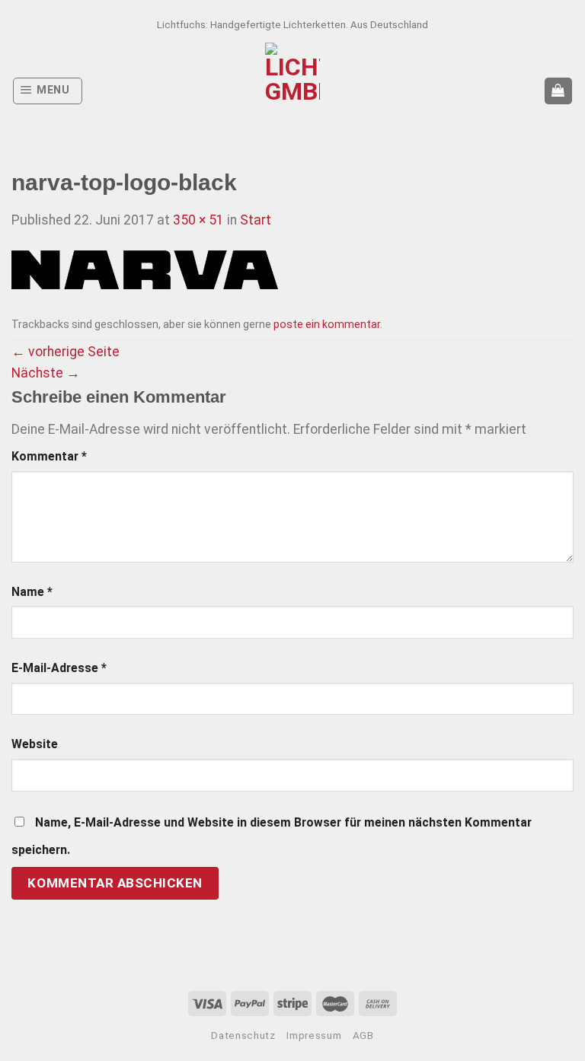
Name (32, 592)
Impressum (313, 1035)
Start (255, 220)
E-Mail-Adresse (59, 668)
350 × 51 (198, 220)
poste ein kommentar (326, 324)
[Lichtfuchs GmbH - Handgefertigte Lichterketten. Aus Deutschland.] (293, 91)
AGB (363, 1035)
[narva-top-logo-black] (144, 269)
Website (34, 744)
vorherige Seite (65, 351)
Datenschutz (243, 1035)
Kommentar (49, 456)
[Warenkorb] (558, 91)
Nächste (45, 373)
